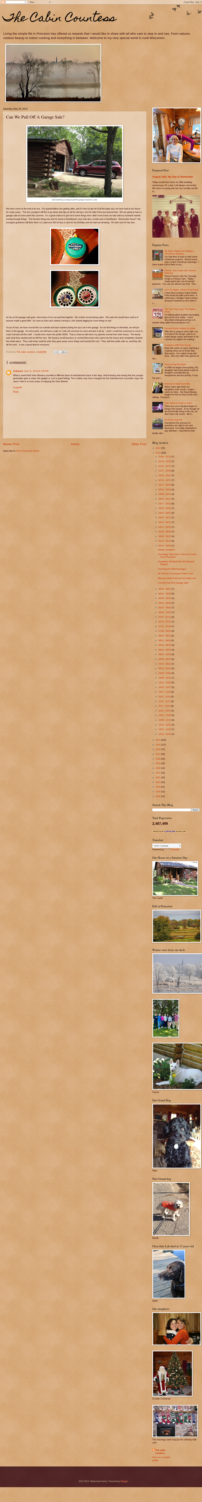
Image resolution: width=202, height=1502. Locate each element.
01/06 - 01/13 (165, 456)
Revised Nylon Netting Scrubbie (180, 328)
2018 (158, 759)
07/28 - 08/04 (165, 631)
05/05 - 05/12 (165, 536)
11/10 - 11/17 (164, 701)
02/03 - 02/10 (165, 475)
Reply (16, 392)
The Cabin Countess (59, 19)
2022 (158, 777)
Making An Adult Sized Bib (177, 384)
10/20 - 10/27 (165, 687)
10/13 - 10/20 (165, 682)
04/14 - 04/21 (165, 522)
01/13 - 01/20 (165, 461)
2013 (158, 453)
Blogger (124, 1481)
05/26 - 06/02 (165, 589)
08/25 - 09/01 (165, 650)
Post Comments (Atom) (27, 451)
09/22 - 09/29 (165, 668)
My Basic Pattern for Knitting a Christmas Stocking (179, 252)
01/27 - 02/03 (165, 471)
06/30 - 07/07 (165, 612)
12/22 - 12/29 (165, 729)
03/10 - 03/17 (165, 499)
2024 (158, 787)
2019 (158, 763)
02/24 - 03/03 (165, 489)
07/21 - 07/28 (165, 626)
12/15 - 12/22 (165, 725)
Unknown (18, 371)
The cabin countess (160, 1451)
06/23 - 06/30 (165, 607)
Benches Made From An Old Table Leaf (177, 578)
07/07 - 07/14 (165, 617)
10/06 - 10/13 (165, 678)
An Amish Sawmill (173, 420)
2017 (158, 754)
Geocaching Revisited (175, 364)
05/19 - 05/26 (165, 546)
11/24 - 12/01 (164, 711)
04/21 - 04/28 (165, 527)
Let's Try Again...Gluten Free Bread (181, 290)
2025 (158, 791)
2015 (158, 745)
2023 (158, 782)
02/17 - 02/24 (165, 485)
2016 (158, 749)
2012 (158, 448)
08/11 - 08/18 (164, 640)
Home (75, 444)
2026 (158, 796)
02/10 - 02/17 (165, 480)
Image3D (17, 387)
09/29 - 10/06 (165, 673)
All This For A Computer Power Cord (175, 573)
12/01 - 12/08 (165, 715)
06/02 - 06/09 (165, 594)
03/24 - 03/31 (165, 508)
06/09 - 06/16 (165, 598)
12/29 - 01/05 (165, 734)
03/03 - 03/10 (165, 494)
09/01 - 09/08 (165, 654)
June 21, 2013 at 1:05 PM (36, 371)
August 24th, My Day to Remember (172, 176)
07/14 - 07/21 (165, 622)
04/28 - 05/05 (165, 531)
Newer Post (11, 444)
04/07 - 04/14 (165, 517)
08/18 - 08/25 (165, 645)
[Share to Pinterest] (65, 352)
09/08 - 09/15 (165, 659)
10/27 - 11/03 (164, 692)
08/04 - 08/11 (164, 636)
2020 (158, 768)
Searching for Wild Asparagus (172, 569)
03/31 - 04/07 (165, 513)
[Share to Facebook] (63, 352)
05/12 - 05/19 (165, 541)
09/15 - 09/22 (165, 664)
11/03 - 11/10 (164, 696)
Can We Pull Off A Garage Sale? (173, 583)
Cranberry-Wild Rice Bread (178, 345)
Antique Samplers (166, 550)
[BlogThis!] (57, 352)
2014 (158, 740)
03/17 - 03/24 (165, 503)
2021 (158, 773)
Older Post (138, 444)
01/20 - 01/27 (165, 466)
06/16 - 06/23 (165, 603)
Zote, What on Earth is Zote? (178, 403)
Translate (174, 849)
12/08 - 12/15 (165, 720)
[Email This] (54, 352)
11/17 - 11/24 (164, 706)
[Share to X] (60, 352)
